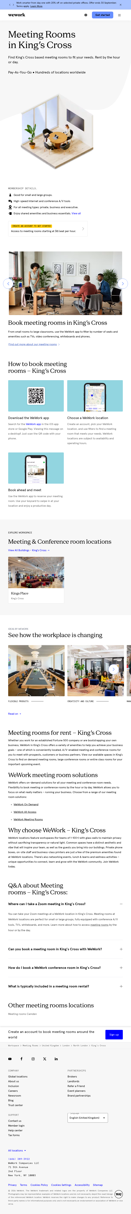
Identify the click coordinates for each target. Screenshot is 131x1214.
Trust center (15, 1105)
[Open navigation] (119, 15)
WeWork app (33, 424)
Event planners (76, 1091)
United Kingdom (50, 1045)
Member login (16, 1125)
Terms (23, 1185)
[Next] (13, 4)
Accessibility (82, 1185)
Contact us (14, 1121)
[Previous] (10, 4)
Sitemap (98, 1185)
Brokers (72, 1076)
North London (80, 1045)
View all (76, 213)
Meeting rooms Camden (22, 1014)
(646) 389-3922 (19, 1159)
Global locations (17, 1076)
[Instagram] (33, 1059)
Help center (15, 1130)
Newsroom (14, 1095)
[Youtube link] (10, 1059)
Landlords (73, 1081)
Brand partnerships (79, 1095)
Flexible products (18, 701)
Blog (10, 1100)
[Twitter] (44, 1059)
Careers (13, 1091)
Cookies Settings (61, 1185)
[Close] (120, 5)
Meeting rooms (30, 1045)
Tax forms (14, 1135)
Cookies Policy (39, 1185)
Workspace (13, 1045)
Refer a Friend (76, 1086)
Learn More (36, 6)
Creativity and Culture (80, 701)
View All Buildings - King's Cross (27, 550)
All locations (16, 1150)
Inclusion (13, 1086)
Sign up (114, 1034)
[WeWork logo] (16, 14)
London (66, 1045)
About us (13, 1081)
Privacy (12, 1185)
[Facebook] (21, 1059)
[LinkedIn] (56, 1059)
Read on (13, 713)
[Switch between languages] (85, 15)
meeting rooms (99, 924)
